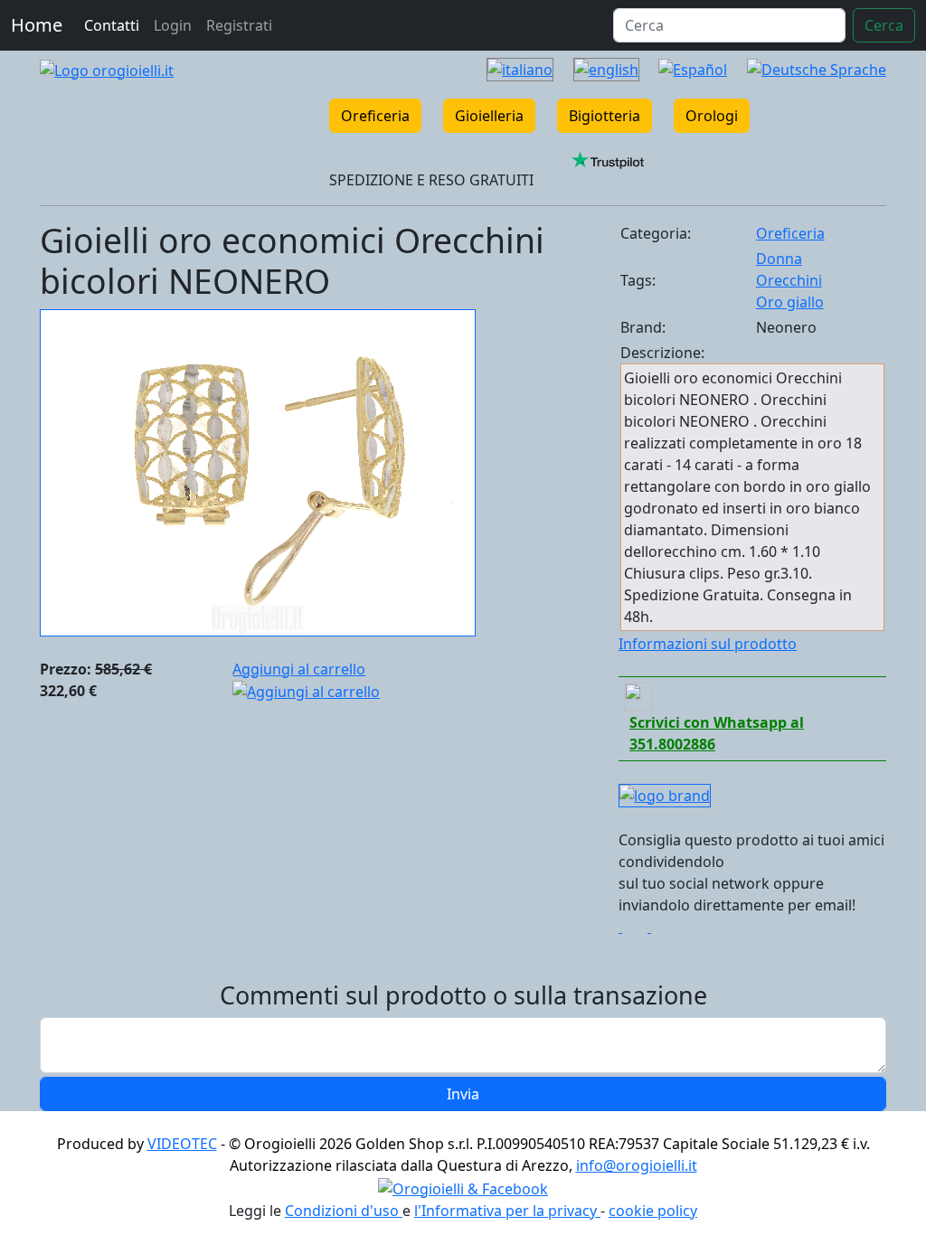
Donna (779, 259)
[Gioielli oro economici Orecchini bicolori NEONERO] (258, 471)
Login (173, 25)
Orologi (711, 116)
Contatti (111, 25)
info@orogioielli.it (636, 1165)
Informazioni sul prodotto (708, 644)
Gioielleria (489, 116)
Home (36, 25)
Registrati (239, 25)
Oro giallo (790, 302)
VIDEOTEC (182, 1144)
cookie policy (653, 1211)
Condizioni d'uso (343, 1211)
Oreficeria (375, 116)
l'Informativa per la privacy (507, 1211)
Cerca (884, 25)
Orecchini (789, 280)
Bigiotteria (604, 116)
